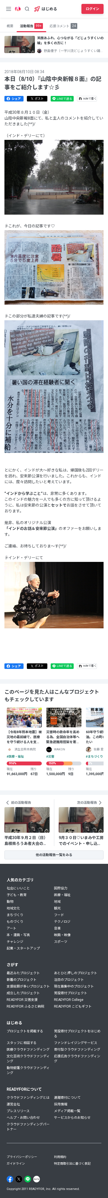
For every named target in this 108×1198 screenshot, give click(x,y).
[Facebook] (10, 1179)
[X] (19, 1179)
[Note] (36, 1179)
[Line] (27, 1179)
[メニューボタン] (8, 9)
